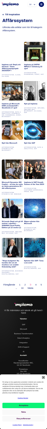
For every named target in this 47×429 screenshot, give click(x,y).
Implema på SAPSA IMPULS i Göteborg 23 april (33, 67)
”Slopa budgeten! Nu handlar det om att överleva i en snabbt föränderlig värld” (10, 264)
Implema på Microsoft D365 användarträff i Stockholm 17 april (11, 106)
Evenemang (29, 74)
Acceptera (23, 405)
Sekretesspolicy (28, 425)
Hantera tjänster (23, 398)
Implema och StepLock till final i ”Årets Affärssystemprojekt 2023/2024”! (11, 68)
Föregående (9, 285)
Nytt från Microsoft (9, 143)
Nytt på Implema (31, 104)
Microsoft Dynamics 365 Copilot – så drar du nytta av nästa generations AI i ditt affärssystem (12, 185)
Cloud (17, 74)
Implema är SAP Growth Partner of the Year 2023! (34, 183)
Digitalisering (8, 274)
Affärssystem (8, 74)
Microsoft (6, 116)
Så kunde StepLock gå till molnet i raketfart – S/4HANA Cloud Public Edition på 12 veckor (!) (12, 224)
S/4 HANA (5, 76)
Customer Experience (33, 190)
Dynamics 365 (7, 148)
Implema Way (29, 109)
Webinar (17, 194)
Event (37, 74)
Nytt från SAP (29, 143)
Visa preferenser (23, 419)
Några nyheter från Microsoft (31, 222)
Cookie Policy (17, 425)
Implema (40, 108)
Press (26, 191)
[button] (43, 377)
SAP (42, 74)
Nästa (30, 288)
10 (22, 288)
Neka (23, 412)
